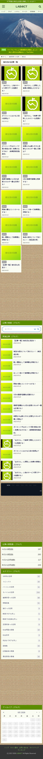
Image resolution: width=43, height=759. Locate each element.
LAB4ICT (19, 753)
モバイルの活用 (21, 592)
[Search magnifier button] (38, 329)
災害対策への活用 (21, 624)
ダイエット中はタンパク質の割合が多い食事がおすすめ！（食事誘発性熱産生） (27, 430)
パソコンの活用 (21, 587)
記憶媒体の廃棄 (21, 651)
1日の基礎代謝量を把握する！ (24, 394)
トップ (6, 747)
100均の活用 (21, 576)
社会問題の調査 (21, 630)
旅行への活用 (21, 608)
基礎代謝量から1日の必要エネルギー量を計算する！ (11, 181)
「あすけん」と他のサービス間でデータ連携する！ (11, 88)
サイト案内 (14, 747)
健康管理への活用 (21, 598)
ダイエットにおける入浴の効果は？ (26, 451)
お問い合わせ (23, 747)
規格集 (21, 646)
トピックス (21, 582)
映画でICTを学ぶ (21, 614)
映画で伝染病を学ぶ (21, 619)
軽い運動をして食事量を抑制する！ (26, 362)
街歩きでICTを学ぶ (21, 640)
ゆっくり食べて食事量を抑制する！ (26, 373)
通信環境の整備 (21, 656)
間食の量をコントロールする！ (25, 384)
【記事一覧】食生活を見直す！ (25, 340)
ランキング (21, 750)
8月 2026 (21, 712)
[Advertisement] (21, 297)
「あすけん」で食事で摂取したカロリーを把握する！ (32, 118)
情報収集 (21, 603)
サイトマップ (34, 747)
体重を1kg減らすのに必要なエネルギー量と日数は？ (32, 148)
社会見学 (21, 635)
